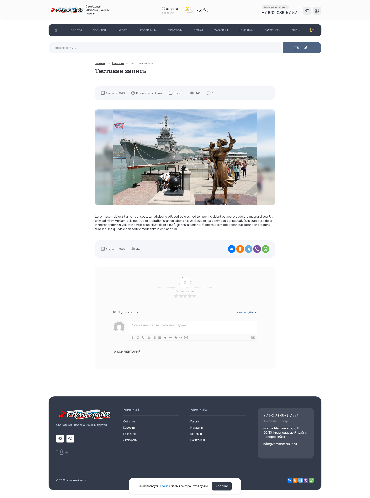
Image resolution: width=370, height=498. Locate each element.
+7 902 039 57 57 (279, 13)
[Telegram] (248, 249)
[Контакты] (313, 30)
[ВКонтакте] (231, 249)
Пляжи (198, 30)
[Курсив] (138, 337)
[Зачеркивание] (148, 337)
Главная (100, 63)
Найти (305, 48)
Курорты (123, 30)
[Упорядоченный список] (154, 337)
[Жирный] (132, 337)
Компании (246, 30)
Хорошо (221, 486)
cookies (165, 486)
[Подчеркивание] (143, 337)
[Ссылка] (175, 337)
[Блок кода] (170, 337)
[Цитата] (165, 337)
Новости (75, 30)
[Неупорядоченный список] (159, 337)
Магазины (221, 30)
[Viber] (257, 249)
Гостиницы (148, 30)
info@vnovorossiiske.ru (280, 444)
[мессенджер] (307, 11)
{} (180, 337)
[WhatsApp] (265, 249)
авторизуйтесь (246, 312)
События (99, 30)
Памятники (272, 30)
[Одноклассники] (240, 249)
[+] (186, 337)
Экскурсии (174, 30)
